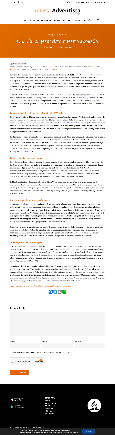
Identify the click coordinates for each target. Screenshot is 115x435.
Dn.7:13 (84, 98)
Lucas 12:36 (66, 123)
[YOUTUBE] (14, 2)
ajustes (75, 433)
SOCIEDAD (49, 408)
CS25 (55, 69)
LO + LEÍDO (49, 414)
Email (45, 341)
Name (13, 341)
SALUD (47, 401)
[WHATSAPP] (18, 2)
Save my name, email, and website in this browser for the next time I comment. (43, 352)
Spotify (12, 69)
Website (78, 341)
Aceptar (88, 431)
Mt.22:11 (29, 151)
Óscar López (48, 48)
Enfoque (51, 34)
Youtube (93, 67)
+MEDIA (48, 411)
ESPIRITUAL (50, 398)
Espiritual (63, 34)
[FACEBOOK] (10, 2)
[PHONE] (22, 2)
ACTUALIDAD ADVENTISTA (50, 405)
